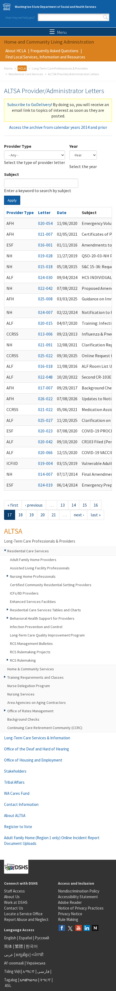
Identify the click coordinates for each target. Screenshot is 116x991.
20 (42, 514)
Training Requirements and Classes (35, 677)
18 (20, 514)
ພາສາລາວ (28, 979)
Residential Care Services (26, 74)
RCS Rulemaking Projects (30, 651)
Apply (12, 200)
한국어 (32, 946)
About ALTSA (14, 815)
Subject (11, 174)
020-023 (45, 431)
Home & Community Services (30, 669)
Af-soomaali (14, 963)
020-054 (45, 223)
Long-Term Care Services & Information (37, 737)
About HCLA (15, 50)
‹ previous (34, 505)
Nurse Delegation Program (28, 685)
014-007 (45, 474)
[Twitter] (70, 928)
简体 (8, 946)
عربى (8, 954)
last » (96, 514)
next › (79, 514)
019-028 (45, 255)
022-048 (45, 377)
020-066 (45, 452)
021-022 (45, 409)
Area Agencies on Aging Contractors (36, 702)
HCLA (22, 68)
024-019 (45, 485)
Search (105, 17)
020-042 (45, 441)
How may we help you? (20, 17)
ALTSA (13, 531)
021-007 (45, 234)
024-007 (45, 312)
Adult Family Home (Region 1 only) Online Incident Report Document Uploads (52, 840)
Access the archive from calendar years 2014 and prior (58, 127)
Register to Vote (18, 826)
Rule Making (68, 919)
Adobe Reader (70, 902)
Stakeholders (15, 771)
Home (8, 68)
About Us (12, 896)
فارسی (42, 971)
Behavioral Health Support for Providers (42, 618)
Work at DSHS (16, 902)
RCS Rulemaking (23, 660)
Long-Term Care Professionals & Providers (60, 68)
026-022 (45, 398)
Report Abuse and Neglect (26, 919)
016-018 (45, 366)
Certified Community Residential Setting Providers (50, 584)
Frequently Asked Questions (54, 50)
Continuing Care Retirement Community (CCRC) (44, 727)
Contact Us (13, 908)
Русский (42, 937)
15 (85, 505)
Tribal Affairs (14, 782)
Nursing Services (21, 694)
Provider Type (17, 146)
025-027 (45, 420)
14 (73, 505)
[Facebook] (62, 928)
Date (61, 212)
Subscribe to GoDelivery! (29, 104)
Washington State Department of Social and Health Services (55, 7)
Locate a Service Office (23, 913)
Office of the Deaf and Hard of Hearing (36, 749)
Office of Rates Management (30, 710)
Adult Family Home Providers (33, 559)
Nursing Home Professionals (33, 576)
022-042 (45, 288)
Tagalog (10, 979)
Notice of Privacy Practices (81, 908)
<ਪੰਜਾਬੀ (37, 954)
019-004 (45, 463)
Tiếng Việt (12, 971)
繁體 (19, 946)
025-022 (45, 355)
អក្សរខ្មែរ (22, 954)
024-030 (45, 277)
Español (25, 937)
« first (13, 505)
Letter (44, 212)
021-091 (45, 344)
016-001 (45, 245)
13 (62, 505)
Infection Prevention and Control (36, 626)
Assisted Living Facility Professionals (40, 568)
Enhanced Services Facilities (33, 601)
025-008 (45, 298)
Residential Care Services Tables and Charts (45, 610)
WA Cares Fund (16, 793)
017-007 (45, 388)
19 (31, 514)
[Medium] (95, 928)
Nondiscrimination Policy (78, 891)
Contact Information (21, 804)
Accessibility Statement (78, 896)
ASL (8, 985)
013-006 (45, 334)
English (10, 937)
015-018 (45, 266)
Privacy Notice (70, 913)
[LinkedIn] (87, 928)
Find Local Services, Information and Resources (45, 57)
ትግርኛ (45, 979)
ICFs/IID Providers (24, 593)
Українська (35, 963)
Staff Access (14, 891)
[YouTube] (78, 928)
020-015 (45, 323)
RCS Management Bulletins (31, 643)
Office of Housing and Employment (33, 760)
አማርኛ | (29, 971)
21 (54, 514)
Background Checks (23, 719)
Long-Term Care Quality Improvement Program (47, 635)
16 (96, 505)
